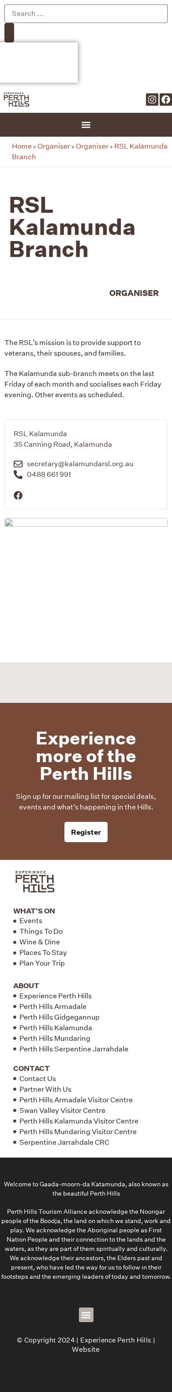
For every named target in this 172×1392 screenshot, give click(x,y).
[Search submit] (9, 33)
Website (86, 1349)
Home (22, 146)
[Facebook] (166, 99)
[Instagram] (152, 99)
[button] (86, 125)
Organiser (53, 146)
